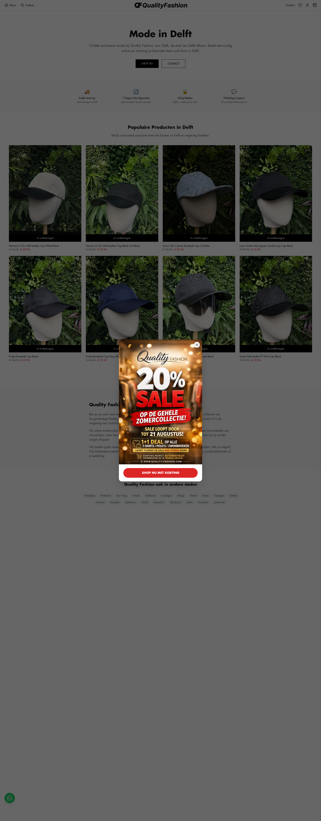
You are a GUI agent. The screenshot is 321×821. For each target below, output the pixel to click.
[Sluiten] (197, 345)
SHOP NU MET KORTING (160, 472)
